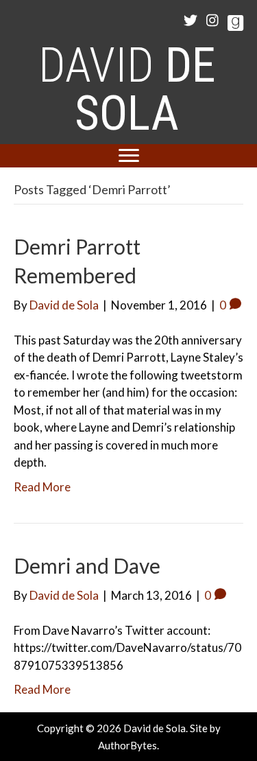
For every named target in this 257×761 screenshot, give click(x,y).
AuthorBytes (127, 745)
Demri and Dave (87, 565)
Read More (42, 487)
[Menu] (129, 155)
